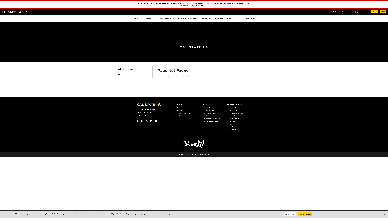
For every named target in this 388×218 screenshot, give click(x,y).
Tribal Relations (233, 129)
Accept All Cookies (305, 214)
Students (27, 12)
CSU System (233, 121)
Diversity (219, 18)
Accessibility (233, 108)
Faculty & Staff (35, 12)
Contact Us (182, 108)
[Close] (385, 214)
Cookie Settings (234, 118)
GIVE (383, 12)
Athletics (248, 18)
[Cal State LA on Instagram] (148, 120)
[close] (253, 2)
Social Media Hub (184, 113)
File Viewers (208, 116)
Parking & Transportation (212, 118)
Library (352, 12)
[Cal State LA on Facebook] (138, 120)
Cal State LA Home (125, 69)
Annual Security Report (236, 113)
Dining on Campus (210, 113)
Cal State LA (11, 12)
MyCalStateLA (335, 12)
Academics (149, 18)
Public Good (234, 18)
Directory (345, 12)
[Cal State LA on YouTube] (156, 120)
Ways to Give (183, 116)
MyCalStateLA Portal (126, 75)
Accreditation (233, 110)
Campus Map (208, 108)
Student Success (187, 18)
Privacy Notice (176, 214)
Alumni (44, 12)
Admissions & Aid (166, 18)
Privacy (231, 124)
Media (181, 110)
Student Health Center (211, 121)
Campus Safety (209, 110)
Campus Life (205, 18)
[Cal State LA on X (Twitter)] (143, 120)
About (137, 18)
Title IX (231, 127)
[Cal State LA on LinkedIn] (152, 120)
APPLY (374, 12)
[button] (361, 12)
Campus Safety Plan (235, 116)
